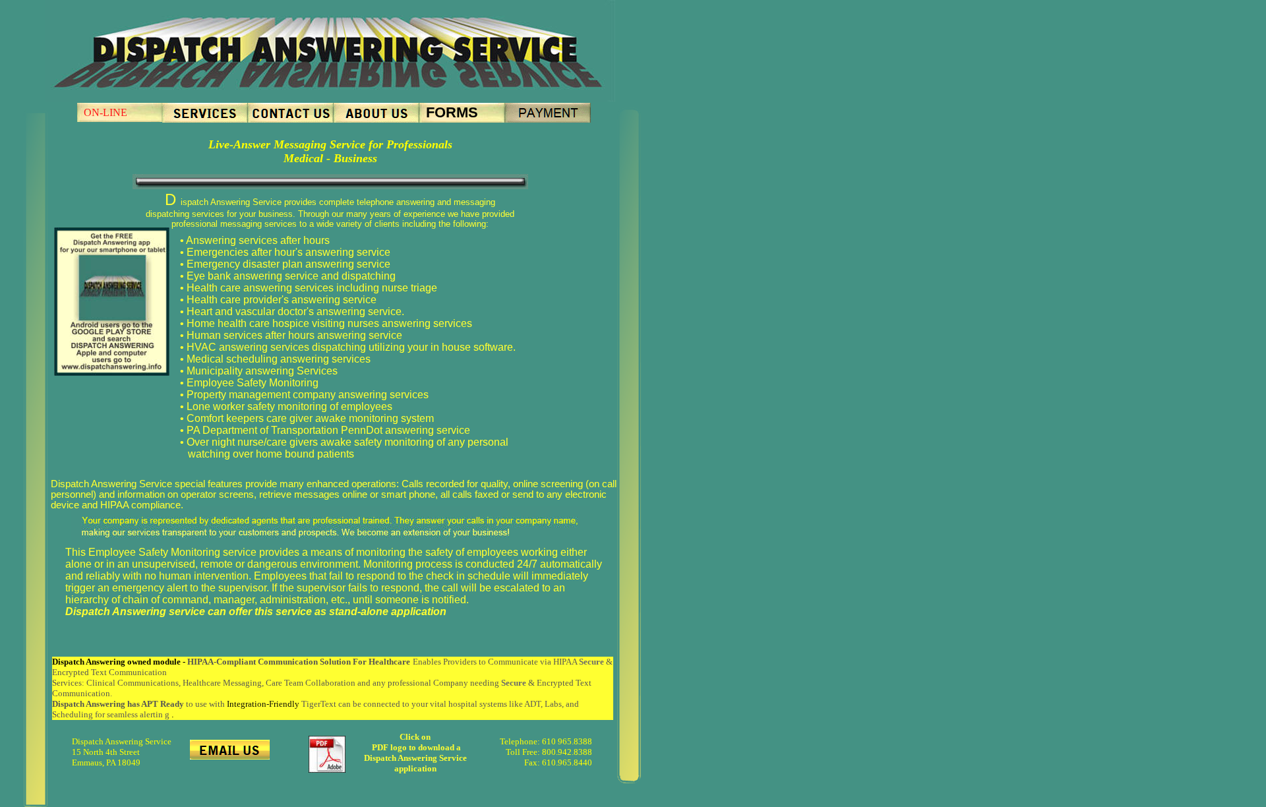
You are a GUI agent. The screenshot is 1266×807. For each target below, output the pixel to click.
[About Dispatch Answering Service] (376, 119)
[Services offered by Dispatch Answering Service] (205, 119)
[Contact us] (230, 756)
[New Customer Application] (327, 769)
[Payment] (548, 119)
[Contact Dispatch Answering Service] (291, 119)
